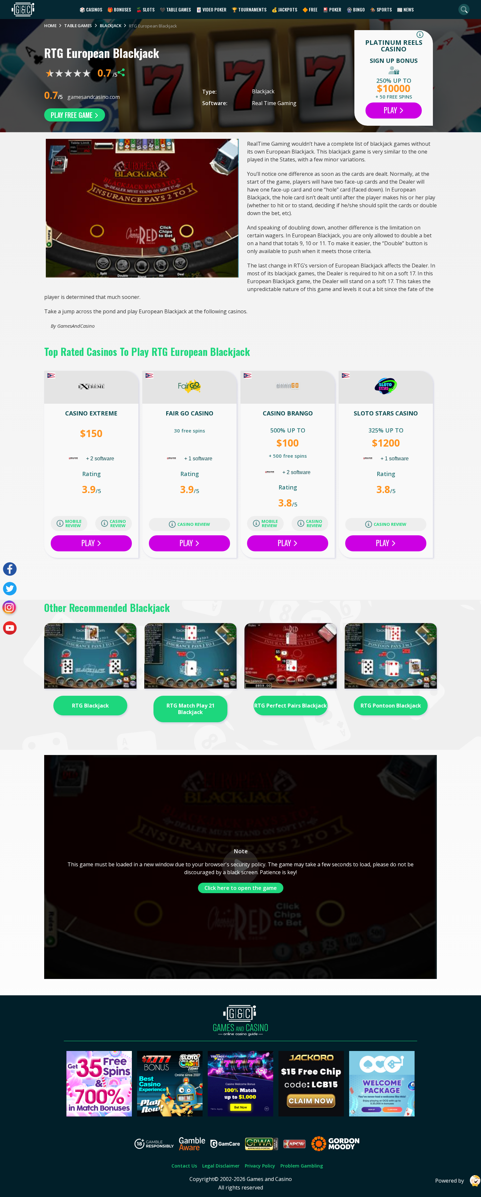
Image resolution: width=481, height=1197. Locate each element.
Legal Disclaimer (221, 1166)
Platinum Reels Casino (393, 45)
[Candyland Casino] (99, 1114)
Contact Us (184, 1166)
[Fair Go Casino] (189, 387)
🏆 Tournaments (249, 9)
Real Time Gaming (274, 103)
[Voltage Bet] (240, 1114)
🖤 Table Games (175, 9)
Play (391, 110)
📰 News (405, 9)
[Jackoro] (311, 1114)
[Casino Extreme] (91, 387)
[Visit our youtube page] (10, 628)
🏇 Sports (381, 9)
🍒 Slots (145, 9)
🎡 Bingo (356, 9)
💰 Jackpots (284, 9)
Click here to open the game (241, 888)
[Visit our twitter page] (10, 588)
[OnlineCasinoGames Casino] (382, 1114)
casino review (118, 523)
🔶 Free (309, 9)
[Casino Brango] (288, 387)
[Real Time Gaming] (74, 458)
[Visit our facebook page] (10, 569)
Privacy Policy (260, 1166)
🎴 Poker (332, 9)
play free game (72, 115)
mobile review (73, 523)
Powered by (449, 1180)
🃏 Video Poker (211, 9)
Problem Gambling (301, 1166)
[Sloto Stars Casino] (386, 387)
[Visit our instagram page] (10, 608)
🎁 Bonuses (119, 9)
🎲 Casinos (91, 9)
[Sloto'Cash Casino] (170, 1114)
